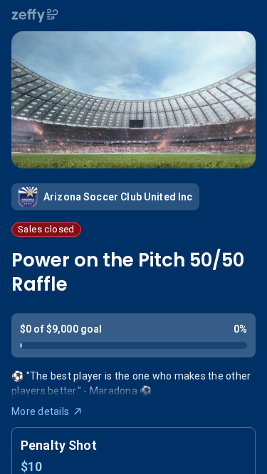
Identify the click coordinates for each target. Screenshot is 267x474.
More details (40, 411)
